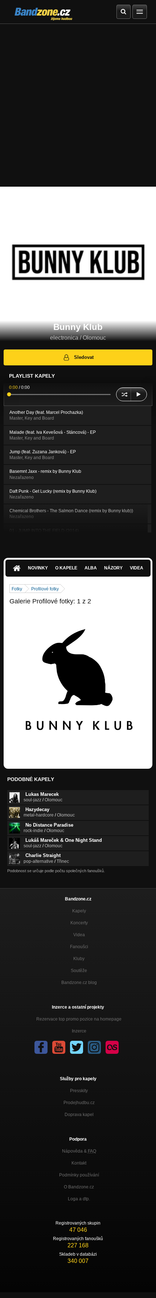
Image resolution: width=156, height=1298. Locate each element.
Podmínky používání (79, 1175)
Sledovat (84, 357)
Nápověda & (79, 1151)
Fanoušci (79, 946)
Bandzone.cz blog (79, 982)
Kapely (79, 910)
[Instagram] (94, 1047)
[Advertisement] (78, 105)
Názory (113, 567)
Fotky (17, 588)
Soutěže (79, 970)
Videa (136, 567)
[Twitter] (76, 1047)
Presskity (79, 1090)
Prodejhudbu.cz (79, 1102)
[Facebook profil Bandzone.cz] (41, 1047)
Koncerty (79, 922)
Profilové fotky (45, 588)
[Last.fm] (112, 1047)
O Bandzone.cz (79, 1186)
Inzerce (79, 1031)
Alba (91, 567)
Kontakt (78, 1163)
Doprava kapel (79, 1114)
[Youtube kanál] (58, 1047)
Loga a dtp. (79, 1198)
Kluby (79, 958)
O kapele (66, 567)
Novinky (38, 567)
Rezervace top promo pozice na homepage (79, 1019)
